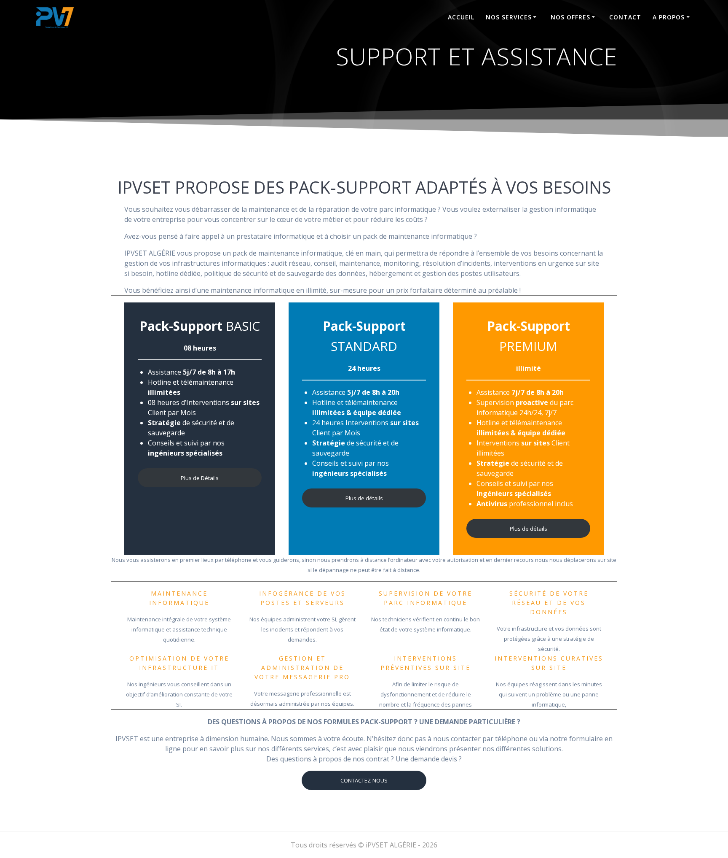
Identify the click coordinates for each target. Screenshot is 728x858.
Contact (625, 17)
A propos (669, 17)
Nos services (509, 17)
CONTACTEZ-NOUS (364, 780)
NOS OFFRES (570, 17)
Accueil (461, 17)
